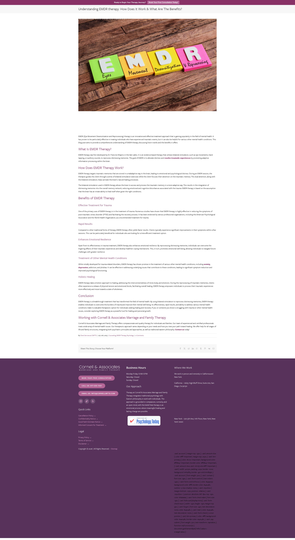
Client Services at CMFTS (88, 335)
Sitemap (114, 448)
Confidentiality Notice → (88, 418)
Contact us (179, 329)
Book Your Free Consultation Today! (163, 2)
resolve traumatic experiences (177, 158)
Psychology (130, 335)
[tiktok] (86, 401)
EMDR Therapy (121, 335)
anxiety (207, 264)
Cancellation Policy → (87, 415)
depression (83, 267)
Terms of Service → (86, 440)
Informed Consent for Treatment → (92, 425)
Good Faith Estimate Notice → (90, 421)
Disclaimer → (83, 443)
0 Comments (139, 335)
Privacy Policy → (84, 437)
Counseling (112, 335)
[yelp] (92, 401)
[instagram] (80, 401)
